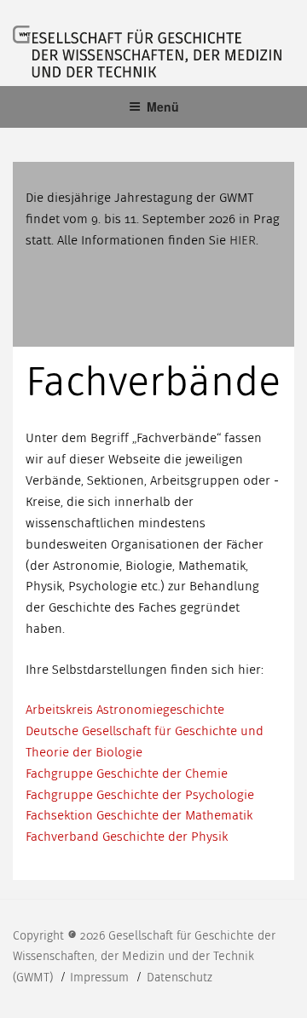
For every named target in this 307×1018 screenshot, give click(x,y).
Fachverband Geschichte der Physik (127, 836)
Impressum (101, 977)
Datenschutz (179, 977)
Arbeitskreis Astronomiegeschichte (125, 709)
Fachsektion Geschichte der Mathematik (139, 815)
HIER (242, 240)
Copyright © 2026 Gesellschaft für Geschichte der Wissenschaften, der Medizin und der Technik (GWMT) (144, 956)
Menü (163, 106)
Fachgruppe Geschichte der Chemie (127, 773)
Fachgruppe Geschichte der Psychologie (140, 794)
